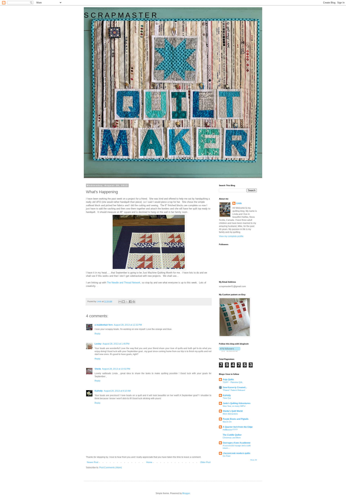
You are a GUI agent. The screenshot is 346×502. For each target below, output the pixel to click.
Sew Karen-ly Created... (235, 387)
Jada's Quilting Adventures (236, 403)
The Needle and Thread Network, (123, 282)
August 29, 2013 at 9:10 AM (117, 391)
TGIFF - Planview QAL (233, 382)
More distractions (230, 414)
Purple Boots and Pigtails (236, 419)
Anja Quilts (228, 379)
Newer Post (92, 462)
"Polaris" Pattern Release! (234, 390)
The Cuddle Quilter (232, 435)
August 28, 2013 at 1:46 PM (116, 344)
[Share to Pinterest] (134, 301)
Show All (253, 460)
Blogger (186, 493)
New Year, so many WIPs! (234, 406)
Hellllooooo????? (230, 430)
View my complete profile (231, 236)
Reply (97, 333)
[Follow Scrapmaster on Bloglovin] (229, 351)
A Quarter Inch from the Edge (238, 427)
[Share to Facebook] (130, 301)
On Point (226, 456)
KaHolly (99, 391)
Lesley (98, 344)
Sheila (98, 369)
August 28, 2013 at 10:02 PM (116, 369)
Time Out (227, 398)
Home (149, 462)
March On (227, 422)
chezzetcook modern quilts (236, 453)
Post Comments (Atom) (110, 467)
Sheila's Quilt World (233, 411)
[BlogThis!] (123, 301)
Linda (239, 203)
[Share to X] (127, 301)
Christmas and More (232, 438)
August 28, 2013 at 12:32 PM (128, 325)
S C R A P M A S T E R (120, 15)
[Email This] (120, 301)
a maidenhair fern (104, 325)
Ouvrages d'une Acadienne (236, 443)
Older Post (205, 462)
